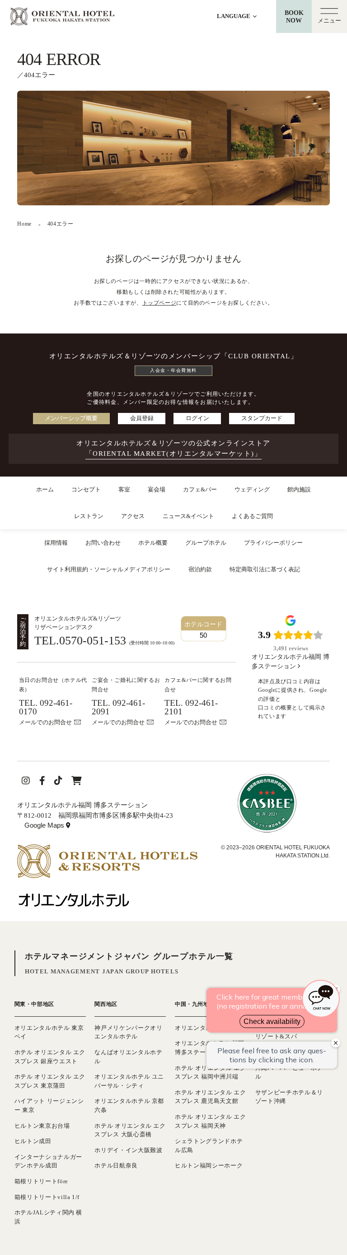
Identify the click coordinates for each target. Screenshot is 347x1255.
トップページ (159, 303)
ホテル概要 (153, 542)
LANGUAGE (234, 16)
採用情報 (56, 542)
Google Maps (48, 826)
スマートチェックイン (292, 314)
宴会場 (156, 489)
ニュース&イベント (188, 516)
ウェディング (252, 489)
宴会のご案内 (113, 318)
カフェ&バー (200, 489)
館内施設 (299, 489)
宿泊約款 (200, 569)
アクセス (133, 516)
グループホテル (205, 542)
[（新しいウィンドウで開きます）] (107, 849)
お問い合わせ (103, 542)
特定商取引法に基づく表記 (265, 569)
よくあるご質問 (252, 516)
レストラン (88, 516)
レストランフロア (199, 318)
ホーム (45, 489)
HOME (25, 318)
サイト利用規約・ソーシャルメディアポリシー (108, 569)
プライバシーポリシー (273, 542)
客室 (124, 489)
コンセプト (86, 489)
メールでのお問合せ (45, 722)
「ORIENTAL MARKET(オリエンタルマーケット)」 (173, 453)
